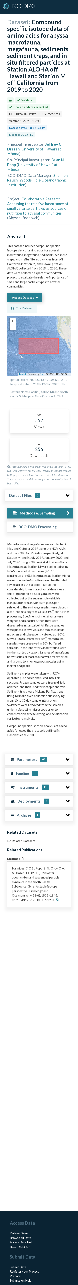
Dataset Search (20, 1233)
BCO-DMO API (20, 1247)
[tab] (40, 513)
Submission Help (20, 1280)
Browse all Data (20, 1238)
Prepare (15, 1276)
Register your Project (24, 1271)
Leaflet (22, 374)
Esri (42, 374)
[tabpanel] (39, 641)
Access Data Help (21, 1242)
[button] (13, 321)
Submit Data (18, 1267)
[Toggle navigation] (72, 6)
